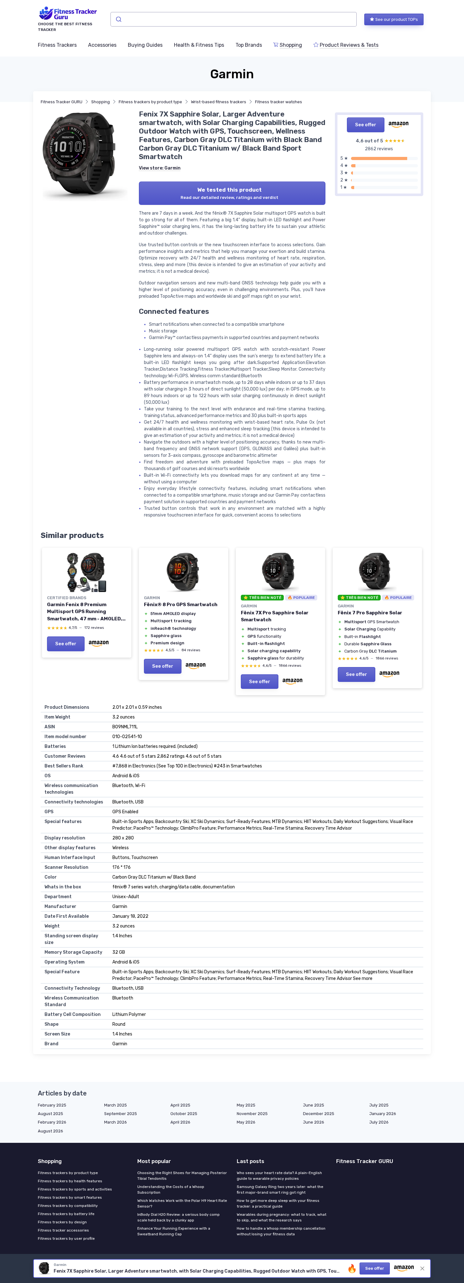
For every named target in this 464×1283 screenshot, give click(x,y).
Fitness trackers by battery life (66, 1214)
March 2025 (115, 1105)
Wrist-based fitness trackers (218, 101)
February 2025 (52, 1105)
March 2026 (115, 1122)
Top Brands (248, 45)
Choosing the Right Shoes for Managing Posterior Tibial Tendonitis (182, 1176)
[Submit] (118, 19)
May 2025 (246, 1105)
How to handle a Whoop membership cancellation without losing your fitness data (281, 1231)
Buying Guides (145, 45)
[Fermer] (422, 1268)
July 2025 (379, 1105)
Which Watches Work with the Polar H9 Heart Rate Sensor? (182, 1203)
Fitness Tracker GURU (61, 101)
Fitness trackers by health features (70, 1181)
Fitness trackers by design (62, 1222)
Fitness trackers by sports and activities (75, 1189)
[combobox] (233, 19)
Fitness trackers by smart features (70, 1197)
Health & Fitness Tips (199, 45)
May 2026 (246, 1122)
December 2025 (318, 1113)
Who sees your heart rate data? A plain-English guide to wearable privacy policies (279, 1176)
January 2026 (382, 1113)
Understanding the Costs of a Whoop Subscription (170, 1190)
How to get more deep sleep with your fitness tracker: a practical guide (278, 1203)
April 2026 (180, 1122)
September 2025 (120, 1113)
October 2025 (183, 1113)
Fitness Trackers (57, 45)
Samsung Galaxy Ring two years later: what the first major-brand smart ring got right (280, 1190)
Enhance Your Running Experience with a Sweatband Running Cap (173, 1231)
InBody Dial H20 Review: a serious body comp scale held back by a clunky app (178, 1217)
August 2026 (50, 1131)
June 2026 (313, 1122)
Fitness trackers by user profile (66, 1238)
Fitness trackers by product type (150, 101)
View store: (160, 168)
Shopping (291, 45)
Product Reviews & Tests (349, 45)
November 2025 (252, 1113)
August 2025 (50, 1113)
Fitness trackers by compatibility (68, 1205)
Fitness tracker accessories (63, 1230)
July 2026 (379, 1122)
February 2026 (52, 1122)
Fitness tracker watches (278, 101)
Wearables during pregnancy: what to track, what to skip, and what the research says (281, 1217)
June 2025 (313, 1105)
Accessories (102, 45)
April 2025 (180, 1105)
